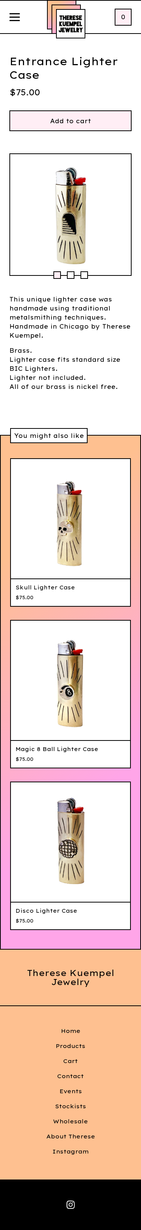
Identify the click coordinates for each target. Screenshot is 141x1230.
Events (70, 1091)
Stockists (70, 1106)
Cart (70, 1061)
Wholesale (70, 1121)
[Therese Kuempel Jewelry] (70, 23)
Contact (70, 1076)
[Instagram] (70, 1204)
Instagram (70, 1151)
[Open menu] (14, 17)
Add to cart (70, 121)
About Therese (70, 1136)
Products (70, 1045)
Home (70, 1030)
